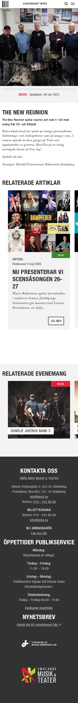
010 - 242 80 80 (44, 502)
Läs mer (56, 321)
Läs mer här (39, 533)
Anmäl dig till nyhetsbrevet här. (39, 624)
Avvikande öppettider (39, 608)
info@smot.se (39, 496)
